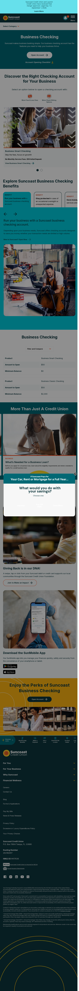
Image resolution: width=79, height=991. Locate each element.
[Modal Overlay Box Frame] (39, 495)
